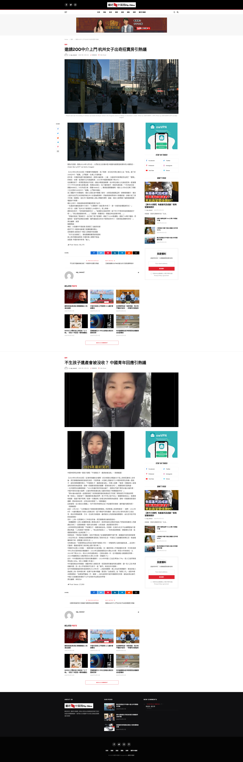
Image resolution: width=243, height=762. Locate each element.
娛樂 (134, 12)
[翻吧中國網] (121, 4)
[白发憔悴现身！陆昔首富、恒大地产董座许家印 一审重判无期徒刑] (127, 297)
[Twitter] (58, 133)
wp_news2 (73, 55)
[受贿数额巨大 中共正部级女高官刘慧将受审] (102, 321)
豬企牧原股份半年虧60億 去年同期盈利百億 (167, 238)
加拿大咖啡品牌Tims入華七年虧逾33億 (167, 219)
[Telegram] (58, 142)
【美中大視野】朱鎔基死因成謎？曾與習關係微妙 (161, 205)
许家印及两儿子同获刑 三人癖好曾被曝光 (101, 307)
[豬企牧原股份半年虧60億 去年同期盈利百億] (150, 240)
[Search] (177, 12)
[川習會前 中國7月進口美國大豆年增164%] (150, 230)
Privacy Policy (158, 275)
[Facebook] (58, 129)
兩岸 (110, 12)
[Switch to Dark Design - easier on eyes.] (174, 12)
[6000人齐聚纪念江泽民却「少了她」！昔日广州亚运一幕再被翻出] (76, 321)
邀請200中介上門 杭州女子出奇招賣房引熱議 (119, 603)
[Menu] (66, 12)
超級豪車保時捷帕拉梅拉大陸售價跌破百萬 (127, 726)
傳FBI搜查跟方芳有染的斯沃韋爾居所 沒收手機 (127, 715)
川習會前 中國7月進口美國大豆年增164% (167, 229)
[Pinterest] (58, 147)
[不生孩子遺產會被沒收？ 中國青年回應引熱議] (121, 399)
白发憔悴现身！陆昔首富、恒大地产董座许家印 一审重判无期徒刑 (127, 307)
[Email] (58, 151)
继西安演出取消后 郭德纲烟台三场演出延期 (76, 307)
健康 (116, 12)
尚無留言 (94, 55)
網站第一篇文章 (150, 706)
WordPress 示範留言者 (153, 704)
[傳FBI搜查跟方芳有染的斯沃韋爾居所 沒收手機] (109, 717)
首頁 (98, 12)
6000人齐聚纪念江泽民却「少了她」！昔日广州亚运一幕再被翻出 (76, 332)
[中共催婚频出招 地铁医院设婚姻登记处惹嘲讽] (127, 321)
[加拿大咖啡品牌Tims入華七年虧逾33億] (150, 221)
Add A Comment (102, 342)
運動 (128, 12)
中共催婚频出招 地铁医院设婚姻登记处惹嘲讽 (127, 332)
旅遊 (122, 12)
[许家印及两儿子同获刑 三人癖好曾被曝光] (102, 297)
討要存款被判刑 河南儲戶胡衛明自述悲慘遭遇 (84, 603)
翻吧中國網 (142, 12)
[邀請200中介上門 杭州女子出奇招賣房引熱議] (121, 86)
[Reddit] (58, 138)
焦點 (104, 12)
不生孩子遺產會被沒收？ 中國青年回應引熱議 (84, 263)
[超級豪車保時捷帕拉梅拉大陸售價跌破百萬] (109, 727)
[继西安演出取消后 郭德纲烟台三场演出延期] (76, 297)
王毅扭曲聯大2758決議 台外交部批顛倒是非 (119, 263)
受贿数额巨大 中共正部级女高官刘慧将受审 (101, 332)
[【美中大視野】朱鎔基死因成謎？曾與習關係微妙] (161, 192)
